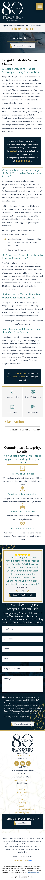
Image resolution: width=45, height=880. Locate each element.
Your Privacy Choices (21, 860)
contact (13, 151)
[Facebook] (16, 763)
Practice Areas (22, 792)
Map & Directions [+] (22, 780)
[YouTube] (28, 763)
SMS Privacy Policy (22, 812)
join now (22, 823)
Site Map (22, 802)
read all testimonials (22, 595)
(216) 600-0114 (23, 161)
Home (22, 786)
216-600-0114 (22, 29)
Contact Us (22, 799)
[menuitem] (22, 786)
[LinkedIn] (22, 763)
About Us (23, 789)
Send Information (22, 724)
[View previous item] (17, 591)
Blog (22, 796)
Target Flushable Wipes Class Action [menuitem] (22, 429)
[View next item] (28, 591)
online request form (16, 376)
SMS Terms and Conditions (22, 809)
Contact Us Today (22, 46)
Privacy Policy (22, 806)
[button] (39, 6)
